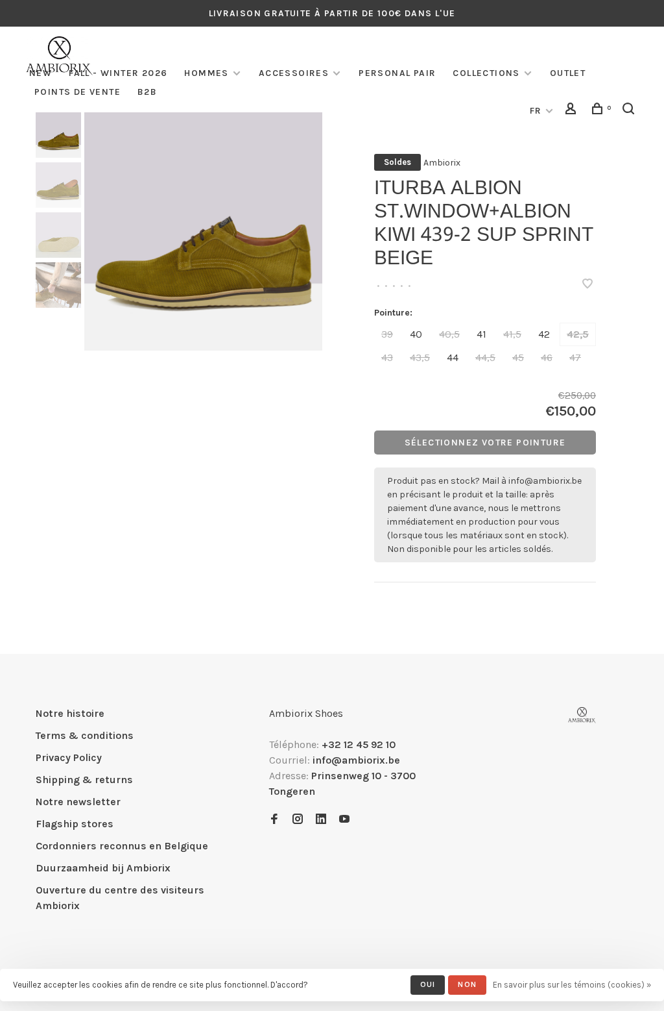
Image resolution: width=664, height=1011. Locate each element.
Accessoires (294, 73)
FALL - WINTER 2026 (118, 73)
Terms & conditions (85, 735)
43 (387, 357)
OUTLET (568, 73)
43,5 (420, 357)
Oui (428, 984)
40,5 (449, 334)
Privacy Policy (69, 757)
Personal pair (397, 73)
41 (481, 334)
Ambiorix (441, 162)
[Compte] (572, 110)
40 (416, 334)
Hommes (206, 73)
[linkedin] (321, 820)
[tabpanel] (203, 231)
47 (575, 357)
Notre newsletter (78, 801)
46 (546, 357)
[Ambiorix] (582, 715)
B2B (147, 91)
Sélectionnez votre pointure (485, 442)
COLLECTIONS (486, 73)
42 (544, 334)
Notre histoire (70, 713)
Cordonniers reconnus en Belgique (122, 846)
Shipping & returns (84, 779)
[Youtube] (344, 820)
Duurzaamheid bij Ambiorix (103, 868)
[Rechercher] (630, 110)
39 (387, 334)
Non (467, 984)
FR (536, 110)
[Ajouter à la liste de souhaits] (587, 285)
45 (518, 357)
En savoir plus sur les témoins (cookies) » (572, 985)
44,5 (485, 357)
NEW (40, 73)
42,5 (578, 334)
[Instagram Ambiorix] (297, 820)
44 (452, 357)
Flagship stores (74, 824)
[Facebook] (274, 820)
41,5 (512, 334)
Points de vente (77, 91)
